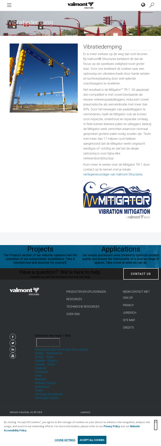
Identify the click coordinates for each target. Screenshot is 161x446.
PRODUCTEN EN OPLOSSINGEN (86, 291)
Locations (85, 412)
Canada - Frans (45, 364)
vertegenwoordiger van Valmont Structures (113, 174)
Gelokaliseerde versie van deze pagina (61, 349)
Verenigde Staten (47, 398)
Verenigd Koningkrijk (49, 394)
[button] (155, 425)
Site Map (129, 320)
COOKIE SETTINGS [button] (65, 440)
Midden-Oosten (45, 383)
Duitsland (41, 372)
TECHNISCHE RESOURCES (82, 306)
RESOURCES (74, 299)
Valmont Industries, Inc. (22, 412)
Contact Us (141, 273)
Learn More (40, 266)
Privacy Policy (112, 426)
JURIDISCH (129, 312)
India (38, 375)
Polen (39, 390)
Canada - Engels (46, 360)
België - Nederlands (48, 353)
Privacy (128, 305)
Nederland (42, 387)
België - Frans (44, 357)
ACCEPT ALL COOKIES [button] (92, 440)
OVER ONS (73, 314)
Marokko (41, 379)
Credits (128, 327)
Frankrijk (40, 368)
